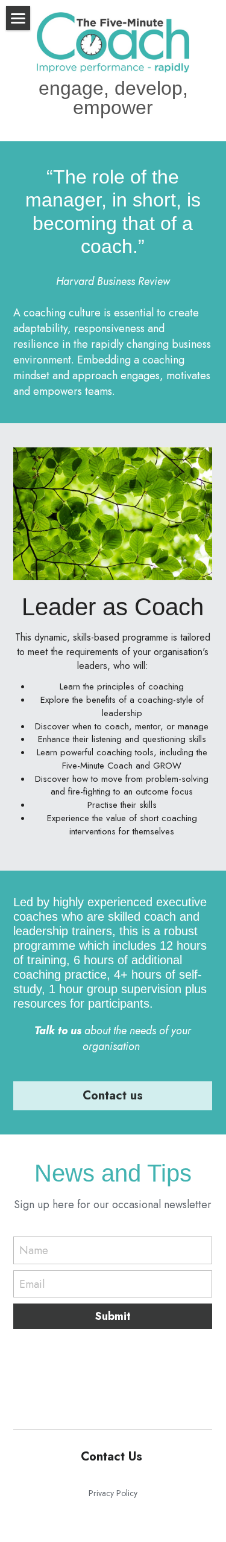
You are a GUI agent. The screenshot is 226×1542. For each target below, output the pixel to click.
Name (33, 1250)
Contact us (113, 1095)
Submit (113, 1316)
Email (32, 1283)
